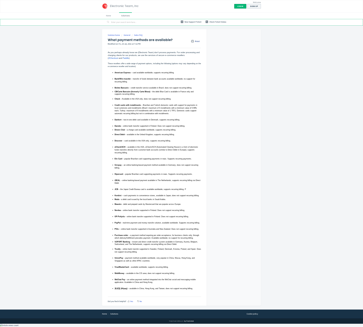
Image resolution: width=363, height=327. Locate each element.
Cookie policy (252, 314)
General (127, 35)
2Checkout (113, 58)
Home (108, 15)
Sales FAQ (138, 35)
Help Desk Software (176, 321)
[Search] (108, 22)
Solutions (125, 15)
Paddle (126, 58)
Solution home (114, 35)
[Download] (176, 129)
